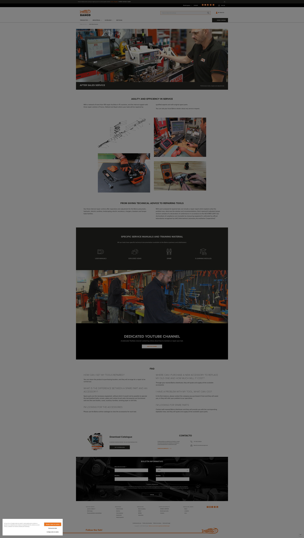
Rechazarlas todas (52, 528)
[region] (33, 527)
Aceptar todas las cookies (53, 524)
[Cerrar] (61, 520)
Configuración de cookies (53, 532)
